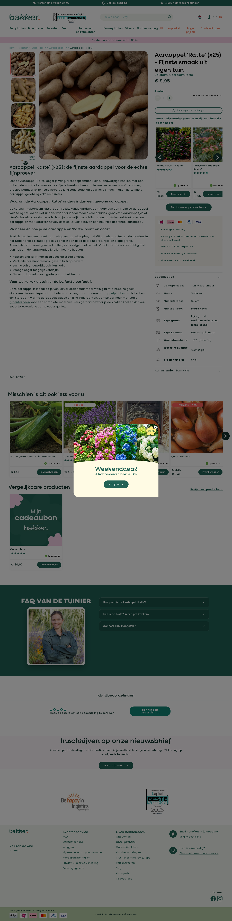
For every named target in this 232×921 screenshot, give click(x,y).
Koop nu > (116, 484)
